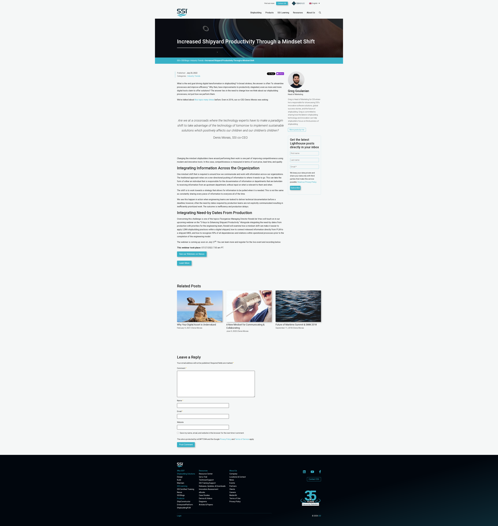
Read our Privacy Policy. (307, 182)
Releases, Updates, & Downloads (212, 486)
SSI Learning (283, 12)
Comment (182, 368)
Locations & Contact (237, 477)
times (211, 99)
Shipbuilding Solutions (186, 474)
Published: (181, 73)
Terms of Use (234, 498)
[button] (314, 3)
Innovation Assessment (208, 489)
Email (180, 411)
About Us (311, 12)
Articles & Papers (206, 505)
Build (179, 480)
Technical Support (206, 480)
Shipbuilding (255, 12)
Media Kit (233, 495)
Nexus (179, 492)
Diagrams (203, 501)
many (206, 99)
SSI (319, 516)
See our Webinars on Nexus (191, 254)
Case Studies (204, 495)
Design (180, 477)
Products (269, 12)
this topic (199, 99)
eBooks (202, 492)
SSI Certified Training (185, 489)
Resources (298, 12)
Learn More (184, 263)
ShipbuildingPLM (184, 508)
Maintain (180, 483)
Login (179, 516)
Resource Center (206, 474)
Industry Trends (194, 76)
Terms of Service (242, 439)
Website (180, 422)
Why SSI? (181, 471)
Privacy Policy (225, 439)
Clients (232, 489)
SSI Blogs (181, 495)
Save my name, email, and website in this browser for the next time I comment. (212, 433)
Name (180, 401)
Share (280, 74)
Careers (232, 492)
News (231, 480)
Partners (233, 486)
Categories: (181, 76)
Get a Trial (203, 477)
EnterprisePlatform (185, 505)
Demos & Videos (205, 498)
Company (233, 474)
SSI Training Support (207, 483)
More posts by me (297, 130)
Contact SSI (282, 3)
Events (232, 483)
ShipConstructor (183, 501)
